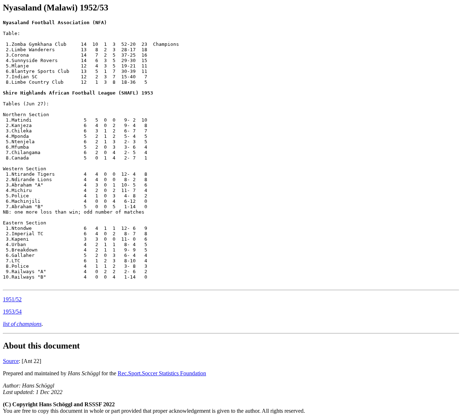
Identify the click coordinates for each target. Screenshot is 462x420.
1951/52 (12, 299)
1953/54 (12, 312)
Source (11, 361)
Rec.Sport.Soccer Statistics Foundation (162, 373)
